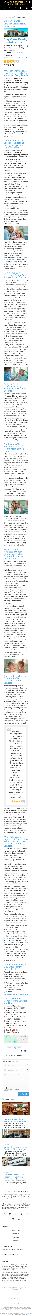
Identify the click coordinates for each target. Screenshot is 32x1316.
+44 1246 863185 (18, 53)
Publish (24, 1094)
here (27, 1314)
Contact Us (16, 1293)
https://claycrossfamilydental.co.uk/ (16, 57)
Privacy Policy (16, 1303)
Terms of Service (16, 1298)
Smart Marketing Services (18, 1201)
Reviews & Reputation (14, 1048)
